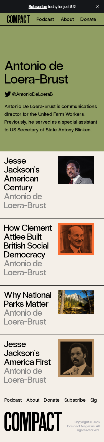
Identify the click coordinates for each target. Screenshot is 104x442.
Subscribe (75, 400)
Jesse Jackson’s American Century (22, 174)
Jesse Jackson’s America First (27, 353)
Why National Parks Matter (27, 299)
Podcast (45, 19)
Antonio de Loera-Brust (25, 201)
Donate (88, 19)
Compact (18, 19)
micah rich (92, 418)
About (67, 19)
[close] (97, 6)
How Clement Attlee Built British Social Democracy (28, 241)
